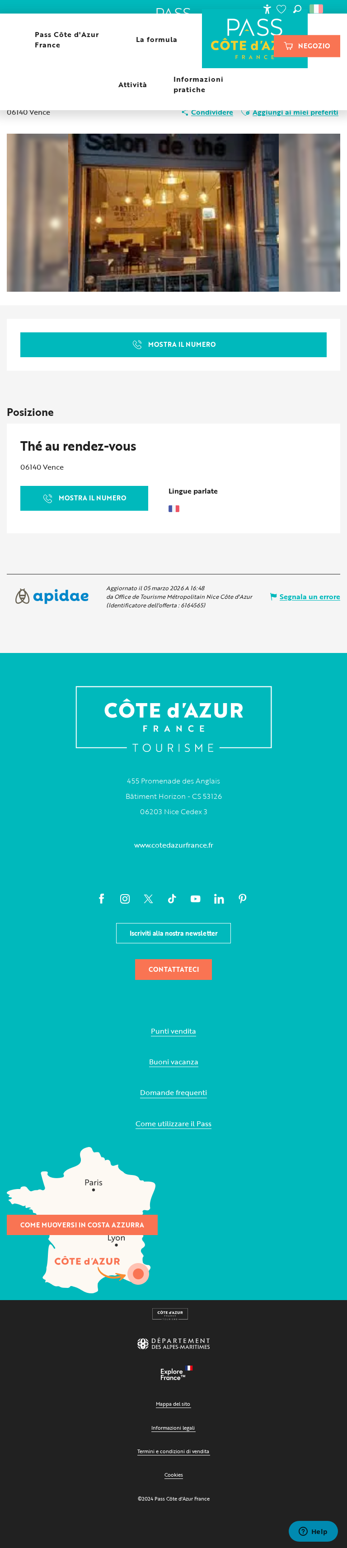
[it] (317, 9)
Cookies (173, 1474)
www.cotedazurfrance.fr (173, 844)
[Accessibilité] (267, 9)
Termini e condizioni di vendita (173, 1451)
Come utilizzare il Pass (173, 1124)
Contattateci (174, 969)
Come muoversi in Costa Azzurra (82, 1225)
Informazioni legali (173, 1427)
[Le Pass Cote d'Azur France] (255, 39)
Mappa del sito (173, 1404)
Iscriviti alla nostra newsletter (174, 933)
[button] (297, 9)
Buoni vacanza (173, 1062)
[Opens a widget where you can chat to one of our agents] (313, 1532)
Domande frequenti (173, 1092)
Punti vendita (173, 1031)
